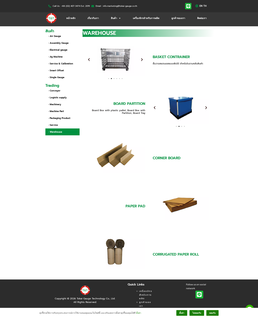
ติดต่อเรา (202, 18)
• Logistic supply (57, 97)
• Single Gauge (56, 77)
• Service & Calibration (60, 63)
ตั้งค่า (138, 313)
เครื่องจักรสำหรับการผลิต (146, 18)
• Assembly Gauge (58, 43)
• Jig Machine (55, 56)
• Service (53, 125)
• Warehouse (55, 132)
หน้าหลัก (71, 18)
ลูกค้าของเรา (178, 18)
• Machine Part (56, 111)
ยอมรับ (212, 313)
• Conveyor (54, 90)
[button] (89, 60)
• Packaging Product (59, 118)
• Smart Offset (56, 70)
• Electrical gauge (57, 50)
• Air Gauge (54, 36)
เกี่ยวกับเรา (93, 18)
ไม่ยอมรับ (196, 313)
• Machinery (54, 104)
